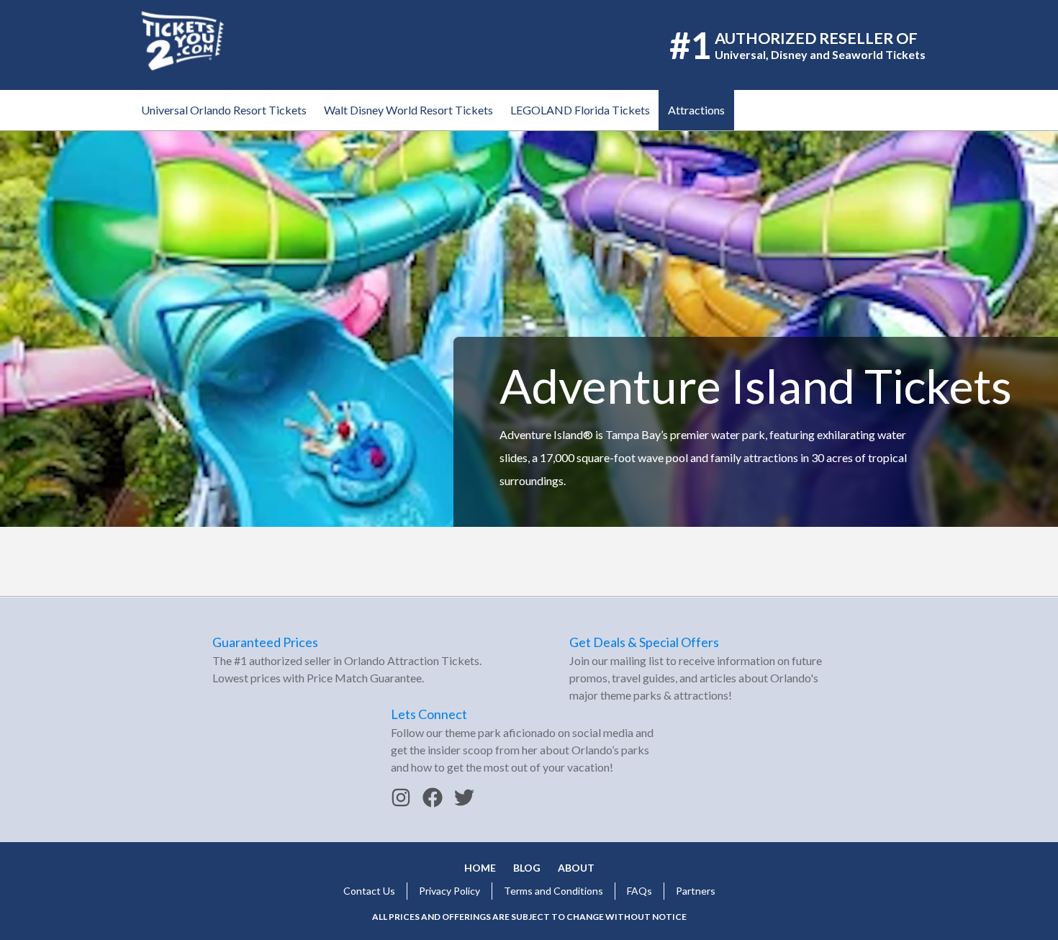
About (576, 868)
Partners (695, 891)
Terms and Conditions (553, 891)
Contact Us (369, 891)
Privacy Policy (449, 891)
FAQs (639, 891)
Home (480, 868)
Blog (527, 868)
